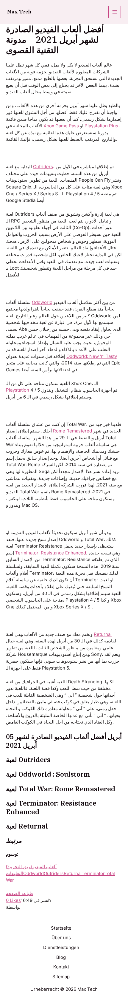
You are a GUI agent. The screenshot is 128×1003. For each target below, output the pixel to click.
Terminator (93, 873)
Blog (61, 957)
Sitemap (61, 976)
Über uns (61, 937)
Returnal (103, 634)
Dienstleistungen (61, 947)
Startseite (61, 928)
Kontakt (61, 967)
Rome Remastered (72, 431)
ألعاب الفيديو (44, 866)
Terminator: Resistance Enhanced (50, 553)
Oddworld (42, 302)
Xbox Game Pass (61, 126)
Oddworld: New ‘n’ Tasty (91, 356)
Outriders (43, 166)
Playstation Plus (101, 126)
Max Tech (19, 11)
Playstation (17, 390)
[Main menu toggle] (114, 12)
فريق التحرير (20, 866)
